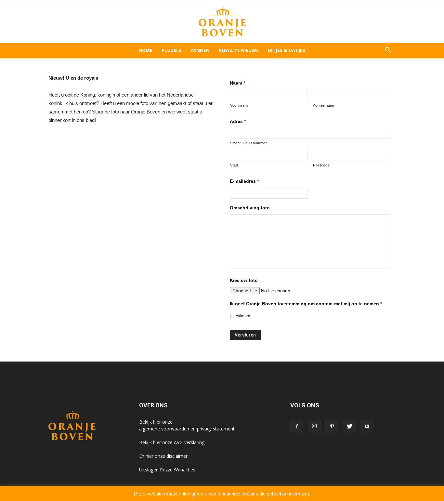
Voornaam (239, 105)
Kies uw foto (244, 280)
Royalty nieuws (239, 50)
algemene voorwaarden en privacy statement (187, 429)
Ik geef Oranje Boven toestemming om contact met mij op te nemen (306, 303)
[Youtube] (366, 426)
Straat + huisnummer (248, 143)
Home (145, 50)
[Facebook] (296, 426)
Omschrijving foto (250, 207)
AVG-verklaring (189, 442)
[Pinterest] (331, 426)
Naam (237, 83)
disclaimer (177, 456)
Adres (238, 121)
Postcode (321, 165)
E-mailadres (244, 181)
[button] (388, 50)
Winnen (200, 50)
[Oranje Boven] (222, 21)
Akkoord (243, 316)
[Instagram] (314, 426)
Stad (234, 165)
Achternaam (323, 105)
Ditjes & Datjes (286, 50)
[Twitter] (349, 426)
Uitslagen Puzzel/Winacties (167, 470)
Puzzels (171, 50)
